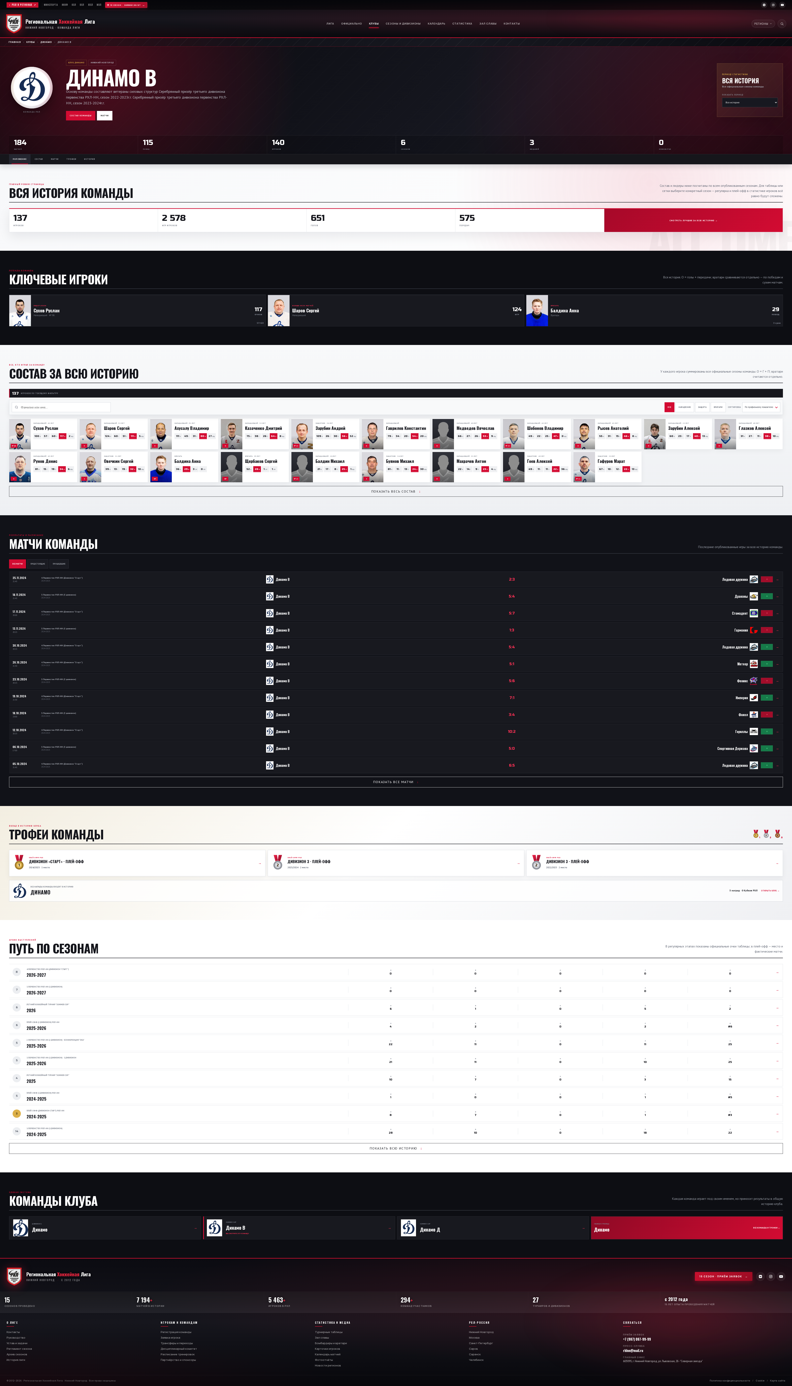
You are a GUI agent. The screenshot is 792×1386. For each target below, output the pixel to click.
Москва (474, 1337)
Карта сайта (777, 1380)
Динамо (46, 42)
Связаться (632, 1323)
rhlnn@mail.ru (633, 1350)
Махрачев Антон (471, 461)
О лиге (12, 1323)
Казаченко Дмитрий (263, 428)
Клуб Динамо (76, 62)
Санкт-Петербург (481, 1343)
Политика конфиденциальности (730, 1380)
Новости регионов (328, 1365)
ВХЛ (82, 4)
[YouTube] (782, 5)
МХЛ (99, 4)
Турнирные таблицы (329, 1332)
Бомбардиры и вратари (331, 1343)
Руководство (16, 1337)
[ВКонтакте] (764, 5)
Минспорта (51, 4)
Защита (702, 407)
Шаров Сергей (117, 428)
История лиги (16, 1360)
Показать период (733, 95)
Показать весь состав (396, 491)
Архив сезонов (17, 1354)
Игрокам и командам (179, 1323)
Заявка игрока (170, 1337)
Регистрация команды (176, 1332)
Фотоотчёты (324, 1360)
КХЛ (74, 4)
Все (669, 407)
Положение (20, 159)
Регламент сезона (19, 1349)
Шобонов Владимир (545, 428)
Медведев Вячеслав (475, 428)
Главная (15, 42)
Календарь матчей (328, 1354)
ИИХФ (65, 4)
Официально (351, 23)
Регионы (761, 24)
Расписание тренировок (178, 1354)
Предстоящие (38, 564)
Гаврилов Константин (406, 428)
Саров (473, 1349)
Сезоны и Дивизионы (403, 23)
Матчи (105, 115)
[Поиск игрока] (782, 23)
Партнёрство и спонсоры (178, 1360)
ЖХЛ (90, 4)
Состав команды (81, 115)
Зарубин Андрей (330, 428)
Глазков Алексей (755, 428)
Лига (330, 23)
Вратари (718, 407)
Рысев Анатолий (613, 428)
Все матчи (17, 564)
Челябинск (476, 1360)
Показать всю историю (396, 1148)
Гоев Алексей (539, 461)
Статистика (462, 23)
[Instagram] (773, 5)
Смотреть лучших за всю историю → (693, 220)
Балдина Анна (187, 461)
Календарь (436, 23)
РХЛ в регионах (22, 4)
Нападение (685, 407)
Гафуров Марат (611, 461)
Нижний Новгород (481, 1332)
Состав (39, 159)
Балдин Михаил (330, 461)
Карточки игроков (327, 1349)
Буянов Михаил (400, 461)
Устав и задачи (17, 1343)
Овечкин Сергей (118, 461)
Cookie (760, 1380)
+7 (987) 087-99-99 (637, 1339)
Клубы (374, 23)
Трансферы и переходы (177, 1343)
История (89, 159)
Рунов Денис (45, 461)
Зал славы (488, 23)
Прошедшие (59, 564)
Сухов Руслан (45, 428)
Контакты (512, 23)
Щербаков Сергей (261, 461)
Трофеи (71, 159)
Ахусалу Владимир (191, 428)
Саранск (475, 1354)
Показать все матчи (396, 782)
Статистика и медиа (333, 1323)
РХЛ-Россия (479, 1323)
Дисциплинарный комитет (179, 1349)
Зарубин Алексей (684, 428)
